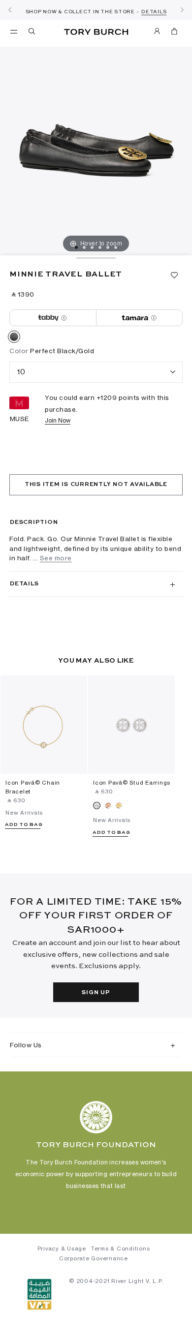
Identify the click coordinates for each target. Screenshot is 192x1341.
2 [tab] (84, 247)
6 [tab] (115, 247)
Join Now (57, 420)
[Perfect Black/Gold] (14, 338)
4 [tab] (99, 247)
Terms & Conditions (120, 1248)
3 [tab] (92, 247)
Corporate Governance (93, 1258)
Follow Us (26, 1045)
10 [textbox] (21, 371)
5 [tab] (107, 247)
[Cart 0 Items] (174, 33)
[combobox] (96, 372)
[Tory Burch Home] (96, 32)
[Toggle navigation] (14, 31)
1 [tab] (76, 247)
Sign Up (96, 993)
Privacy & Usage (61, 1248)
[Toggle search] (32, 33)
